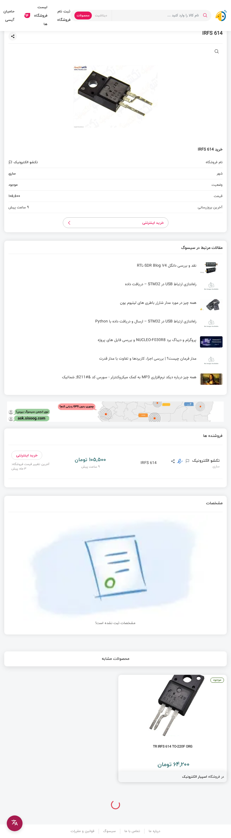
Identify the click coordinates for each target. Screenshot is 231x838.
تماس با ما (132, 831)
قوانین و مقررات (82, 831)
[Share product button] (12, 36)
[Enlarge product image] (217, 52)
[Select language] (15, 823)
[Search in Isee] (205, 15)
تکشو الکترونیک (205, 460)
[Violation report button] (11, 162)
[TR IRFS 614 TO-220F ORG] (172, 728)
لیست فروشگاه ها (35, 15)
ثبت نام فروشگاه (63, 15)
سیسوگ (109, 831)
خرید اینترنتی (153, 223)
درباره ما (154, 831)
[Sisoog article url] (115, 269)
